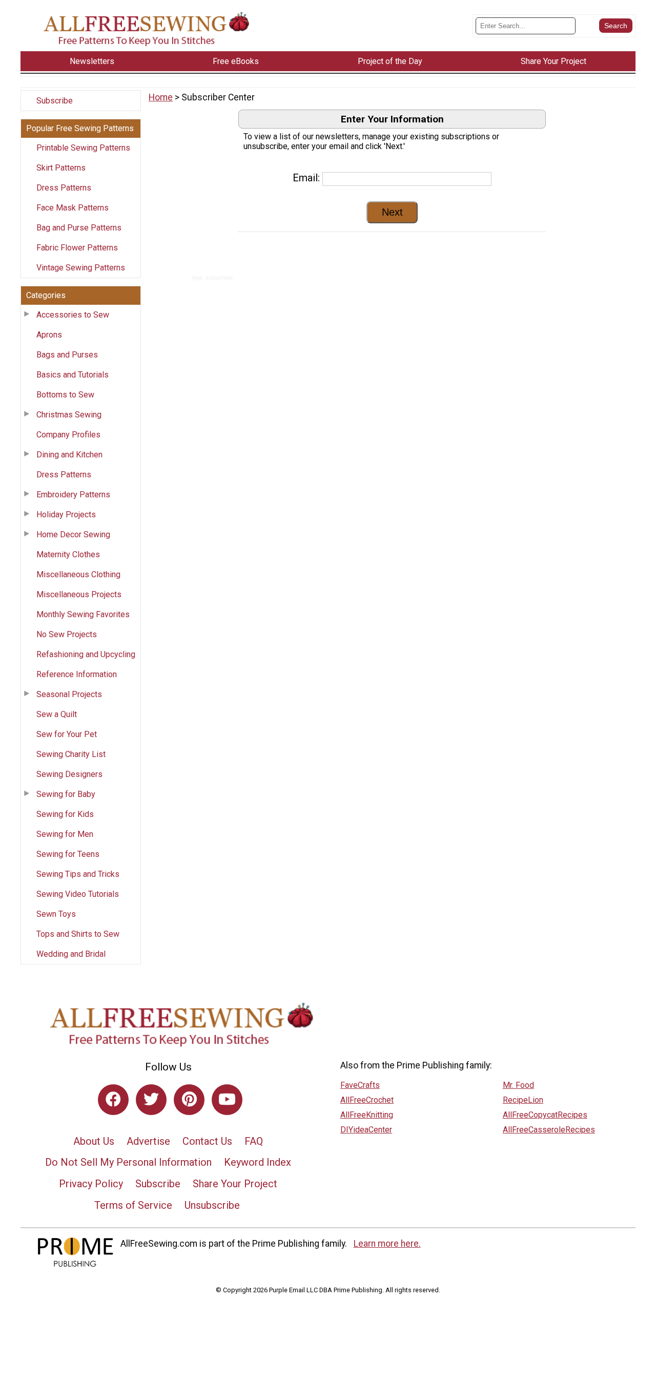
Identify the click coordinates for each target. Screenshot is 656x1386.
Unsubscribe (212, 1205)
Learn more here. (387, 1243)
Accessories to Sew (72, 315)
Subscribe (54, 101)
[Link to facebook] (113, 1099)
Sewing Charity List (71, 754)
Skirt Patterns (61, 168)
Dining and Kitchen (69, 454)
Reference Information (76, 674)
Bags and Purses (67, 355)
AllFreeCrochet (367, 1100)
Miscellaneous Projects (78, 594)
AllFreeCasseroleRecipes (549, 1130)
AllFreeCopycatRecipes (545, 1115)
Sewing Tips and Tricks (77, 874)
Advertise (148, 1141)
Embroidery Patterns (73, 494)
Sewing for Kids (65, 814)
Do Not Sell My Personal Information (128, 1162)
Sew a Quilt (56, 714)
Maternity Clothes (68, 554)
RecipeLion (523, 1100)
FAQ (253, 1141)
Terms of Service (133, 1205)
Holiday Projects (66, 514)
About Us (93, 1141)
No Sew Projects (66, 634)
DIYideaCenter (366, 1130)
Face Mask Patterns (72, 208)
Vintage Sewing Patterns (80, 267)
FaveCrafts (360, 1085)
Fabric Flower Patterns (77, 248)
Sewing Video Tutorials (77, 894)
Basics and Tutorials (72, 375)
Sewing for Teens (67, 854)
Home (161, 97)
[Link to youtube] (227, 1099)
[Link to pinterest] (189, 1099)
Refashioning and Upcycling (85, 654)
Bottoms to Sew (65, 395)
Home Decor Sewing (73, 534)
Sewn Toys (56, 914)
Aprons (49, 335)
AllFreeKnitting (366, 1115)
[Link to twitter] (151, 1099)
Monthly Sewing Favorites (83, 614)
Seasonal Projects (69, 694)
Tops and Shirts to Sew (77, 934)
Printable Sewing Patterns (83, 148)
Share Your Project (235, 1184)
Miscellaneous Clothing (78, 574)
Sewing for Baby (65, 794)
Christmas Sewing (68, 414)
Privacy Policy (91, 1184)
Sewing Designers (69, 774)
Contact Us (207, 1141)
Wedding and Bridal (71, 954)
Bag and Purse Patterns (78, 228)
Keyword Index (257, 1162)
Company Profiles (68, 434)
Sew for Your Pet (66, 734)
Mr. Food (518, 1085)
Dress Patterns (63, 188)
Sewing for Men (64, 834)
